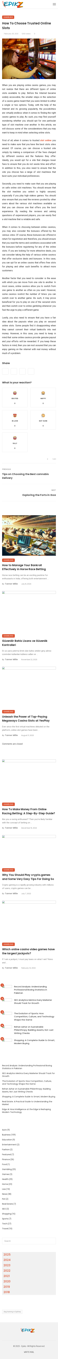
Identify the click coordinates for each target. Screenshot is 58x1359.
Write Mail (29, 1352)
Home (5, 1184)
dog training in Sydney (12, 1312)
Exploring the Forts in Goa (39, 495)
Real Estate (7, 1203)
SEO (4, 1208)
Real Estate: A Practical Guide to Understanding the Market (27, 1103)
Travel (5, 1228)
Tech (4, 1223)
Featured (6, 1154)
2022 (7, 1271)
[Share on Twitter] (14, 371)
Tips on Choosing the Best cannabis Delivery (25, 476)
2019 (7, 1287)
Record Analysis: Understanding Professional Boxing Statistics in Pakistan (30, 989)
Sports (5, 1218)
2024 (7, 1260)
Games (5, 1174)
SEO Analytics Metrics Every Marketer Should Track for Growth (33, 1002)
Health (5, 1179)
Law (4, 1189)
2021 (7, 1276)
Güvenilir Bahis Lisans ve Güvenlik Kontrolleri (24, 643)
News (4, 1194)
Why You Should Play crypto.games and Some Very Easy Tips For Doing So (28, 877)
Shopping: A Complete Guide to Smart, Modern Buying (34, 1042)
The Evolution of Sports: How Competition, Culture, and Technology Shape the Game (34, 1016)
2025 (7, 1255)
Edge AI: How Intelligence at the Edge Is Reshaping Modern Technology (26, 1111)
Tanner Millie (11, 583)
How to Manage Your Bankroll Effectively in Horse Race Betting (24, 567)
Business (6, 1134)
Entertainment (9, 1144)
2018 (7, 1292)
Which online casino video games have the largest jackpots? (28, 951)
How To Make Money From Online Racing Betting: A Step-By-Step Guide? (28, 811)
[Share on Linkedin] (31, 371)
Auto (4, 1129)
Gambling (8, 17)
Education (7, 1139)
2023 (7, 1265)
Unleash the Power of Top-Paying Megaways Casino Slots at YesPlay (26, 719)
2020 (7, 1281)
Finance (6, 1159)
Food (4, 1164)
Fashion (6, 1149)
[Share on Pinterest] (22, 371)
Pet (3, 1199)
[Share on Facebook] (5, 371)
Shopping (6, 1213)
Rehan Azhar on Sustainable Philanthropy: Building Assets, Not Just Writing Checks (33, 1030)
